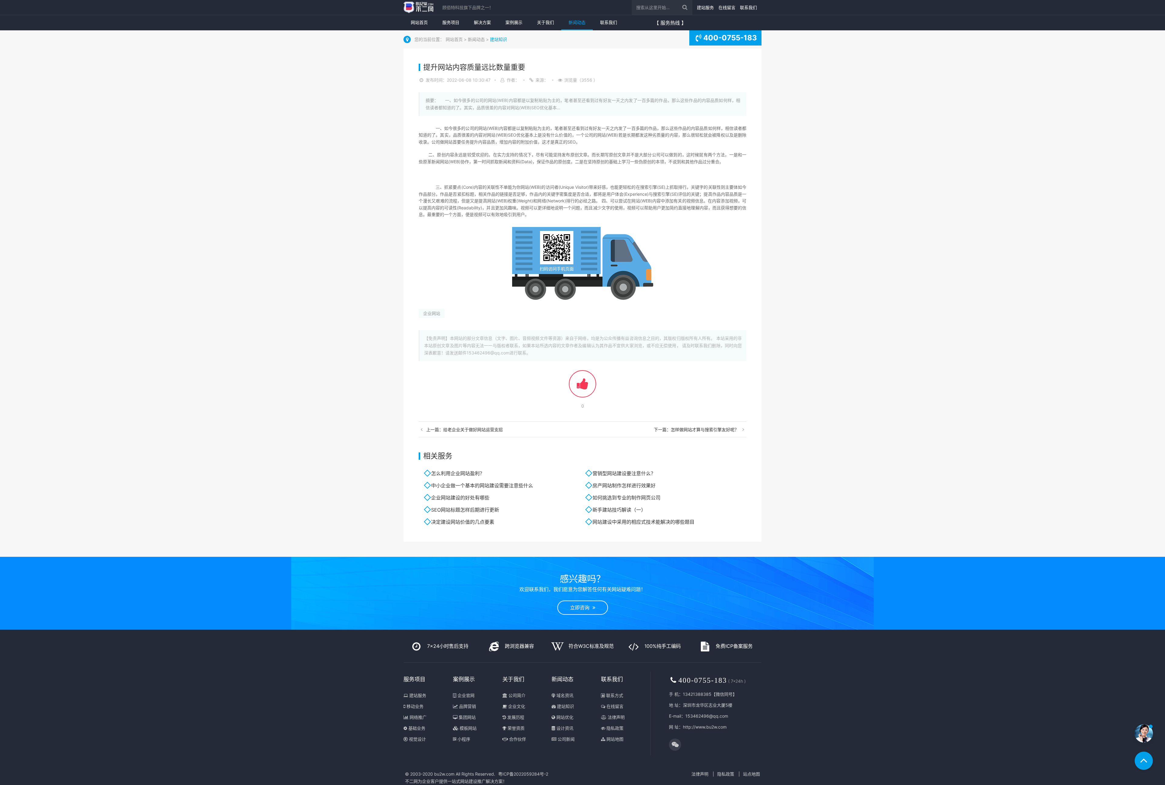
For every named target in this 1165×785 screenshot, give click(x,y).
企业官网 (465, 695)
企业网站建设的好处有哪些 (460, 498)
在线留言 (726, 7)
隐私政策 (614, 728)
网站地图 (614, 739)
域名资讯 (564, 695)
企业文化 (516, 706)
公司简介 (516, 695)
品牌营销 (467, 706)
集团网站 (467, 717)
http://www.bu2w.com (705, 726)
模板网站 (467, 728)
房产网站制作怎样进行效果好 (624, 485)
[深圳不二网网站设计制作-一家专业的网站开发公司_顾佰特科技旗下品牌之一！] (418, 7)
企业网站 (431, 313)
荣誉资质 (515, 728)
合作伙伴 (517, 739)
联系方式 (614, 695)
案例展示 (513, 22)
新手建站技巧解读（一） (620, 510)
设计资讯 (564, 728)
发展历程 (515, 717)
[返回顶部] (1144, 761)
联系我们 (748, 7)
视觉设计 (417, 739)
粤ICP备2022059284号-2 (523, 774)
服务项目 (450, 22)
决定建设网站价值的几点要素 (462, 522)
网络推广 (417, 717)
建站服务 (705, 7)
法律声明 (615, 717)
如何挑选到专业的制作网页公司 (626, 498)
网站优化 (564, 717)
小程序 (463, 739)
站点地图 (751, 774)
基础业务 (416, 728)
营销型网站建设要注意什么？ (624, 473)
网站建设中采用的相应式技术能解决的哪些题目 (643, 522)
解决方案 (482, 22)
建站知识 (498, 39)
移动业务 (414, 706)
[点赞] (582, 386)
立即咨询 (581, 607)
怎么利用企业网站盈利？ (458, 473)
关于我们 (545, 22)
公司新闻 (565, 739)
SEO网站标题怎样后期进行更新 (465, 510)
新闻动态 (577, 22)
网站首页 (419, 22)
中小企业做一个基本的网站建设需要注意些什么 (482, 485)
